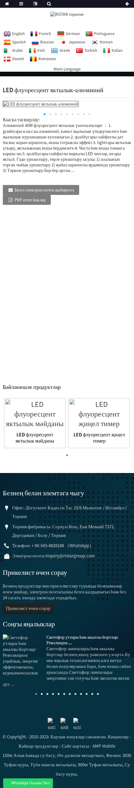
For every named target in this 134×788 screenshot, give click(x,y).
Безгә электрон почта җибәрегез (44, 190)
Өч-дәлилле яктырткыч (80, 755)
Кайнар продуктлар (38, 746)
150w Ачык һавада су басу (28, 755)
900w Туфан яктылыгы (100, 765)
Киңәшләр (118, 737)
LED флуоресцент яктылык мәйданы (35, 437)
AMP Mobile (104, 746)
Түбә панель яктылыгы (53, 765)
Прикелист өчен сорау (28, 608)
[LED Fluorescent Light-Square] (35, 413)
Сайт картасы (75, 746)
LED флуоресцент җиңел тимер (99, 437)
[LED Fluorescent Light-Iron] (99, 413)
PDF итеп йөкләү (30, 200)
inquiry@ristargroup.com (70, 556)
